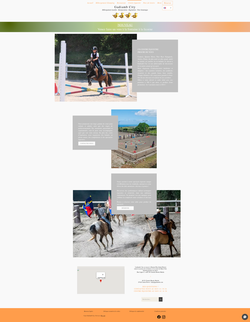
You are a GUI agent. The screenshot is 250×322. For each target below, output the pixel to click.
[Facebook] (159, 317)
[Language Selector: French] (167, 8)
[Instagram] (164, 317)
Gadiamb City (125, 7)
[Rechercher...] (160, 299)
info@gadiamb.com (157, 282)
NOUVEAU (125, 25)
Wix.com (103, 316)
